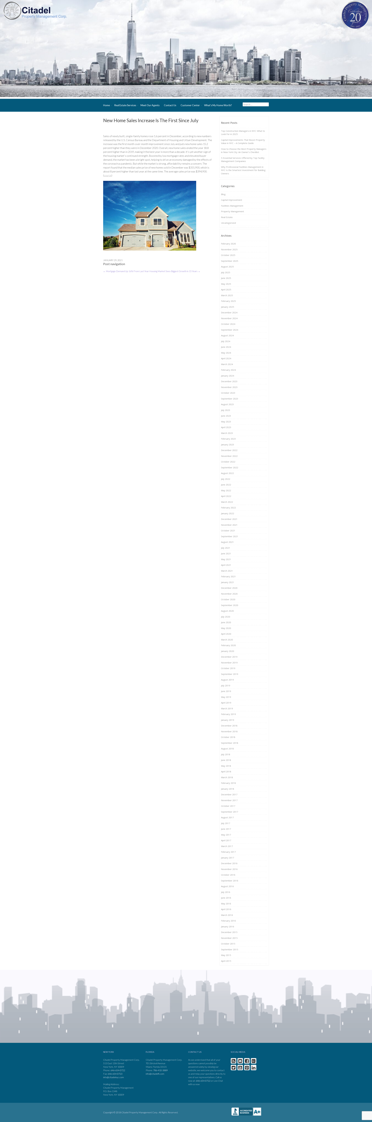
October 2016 (228, 874)
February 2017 (228, 851)
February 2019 (228, 714)
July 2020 (225, 616)
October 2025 (228, 255)
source (107, 175)
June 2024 (226, 346)
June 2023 (226, 415)
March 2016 (227, 915)
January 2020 (227, 651)
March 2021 (227, 570)
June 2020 (226, 622)
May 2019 (226, 697)
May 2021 (226, 559)
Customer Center (190, 105)
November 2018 (229, 731)
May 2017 (226, 834)
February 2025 (228, 301)
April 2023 (226, 427)
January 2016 (227, 926)
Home (106, 105)
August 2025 (227, 266)
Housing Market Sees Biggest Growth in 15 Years (174, 271)
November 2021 (229, 524)
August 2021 (227, 542)
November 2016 (229, 869)
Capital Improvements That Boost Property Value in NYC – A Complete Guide (243, 141)
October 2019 (228, 668)
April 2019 (226, 702)
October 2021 (228, 530)
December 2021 (229, 519)
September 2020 (229, 605)
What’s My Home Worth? (218, 105)
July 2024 (225, 341)
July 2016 (225, 892)
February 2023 (228, 438)
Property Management (232, 211)
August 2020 (227, 610)
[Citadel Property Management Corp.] (35, 10)
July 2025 (225, 272)
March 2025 (227, 295)
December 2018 (229, 725)
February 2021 (228, 576)
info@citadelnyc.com (113, 1077)
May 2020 (226, 628)
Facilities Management (232, 205)
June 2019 (226, 691)
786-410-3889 (160, 1070)
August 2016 (227, 886)
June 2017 (226, 828)
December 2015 (229, 932)
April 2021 (226, 564)
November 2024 (229, 318)
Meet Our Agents (150, 105)
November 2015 (229, 938)
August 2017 (227, 817)
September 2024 (229, 329)
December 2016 (229, 863)
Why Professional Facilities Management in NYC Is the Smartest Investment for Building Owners (243, 170)
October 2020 (228, 599)
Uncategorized (228, 222)
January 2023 (227, 444)
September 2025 (229, 260)
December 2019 (229, 656)
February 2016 (228, 920)
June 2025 (226, 278)
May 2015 (226, 955)
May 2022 (226, 490)
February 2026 (228, 243)
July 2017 (225, 823)
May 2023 (226, 421)
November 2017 (229, 800)
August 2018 (227, 748)
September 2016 (229, 880)
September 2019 (229, 674)
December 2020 (229, 587)
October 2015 (228, 943)
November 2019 (229, 662)
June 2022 (226, 484)
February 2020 (228, 645)
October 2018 (228, 737)
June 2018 (226, 760)
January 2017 (227, 857)
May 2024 (226, 352)
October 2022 (228, 461)
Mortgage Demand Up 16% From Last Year (126, 271)
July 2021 (225, 547)
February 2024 (228, 369)
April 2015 (226, 960)
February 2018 (228, 783)
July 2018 (225, 754)
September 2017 (229, 811)
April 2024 (226, 358)
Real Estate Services (125, 105)
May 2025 (226, 283)
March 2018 (227, 777)
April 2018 (226, 771)
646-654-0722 (118, 1070)
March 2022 (227, 501)
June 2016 (226, 897)
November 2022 (229, 456)
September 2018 (229, 742)
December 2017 (229, 794)
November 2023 (229, 387)
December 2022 (229, 450)
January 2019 (227, 719)
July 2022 (225, 478)
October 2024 (228, 323)
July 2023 (225, 410)
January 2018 (227, 788)
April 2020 (226, 633)
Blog (223, 194)
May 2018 (226, 765)
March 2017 (227, 846)
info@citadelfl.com (155, 1073)
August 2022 (227, 473)
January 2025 (227, 306)
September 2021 (229, 536)
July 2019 (225, 685)
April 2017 (226, 840)
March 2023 (227, 433)
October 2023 (228, 392)
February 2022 (228, 507)
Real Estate (227, 217)
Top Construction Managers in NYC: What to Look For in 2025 (243, 132)
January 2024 (227, 375)
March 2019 (227, 708)
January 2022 (227, 513)
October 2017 (228, 805)
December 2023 (229, 381)
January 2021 (227, 582)
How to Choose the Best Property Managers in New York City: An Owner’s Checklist (243, 150)
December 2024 (229, 312)
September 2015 (229, 949)
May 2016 (226, 903)
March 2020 (227, 639)
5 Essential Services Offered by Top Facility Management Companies (242, 159)
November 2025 (229, 249)
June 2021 (226, 553)
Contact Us (170, 105)
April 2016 (226, 909)
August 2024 (227, 335)
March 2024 (227, 364)
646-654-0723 (115, 1073)
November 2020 (229, 593)
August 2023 (227, 404)
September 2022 (229, 467)
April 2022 (226, 496)
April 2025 (226, 289)
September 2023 (229, 398)
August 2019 (227, 679)
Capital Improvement (231, 199)
